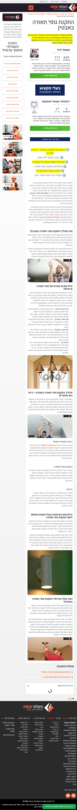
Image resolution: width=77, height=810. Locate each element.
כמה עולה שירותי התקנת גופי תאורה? (57, 677)
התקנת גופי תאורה (52, 14)
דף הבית (71, 14)
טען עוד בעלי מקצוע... (50, 139)
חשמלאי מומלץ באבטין (12, 91)
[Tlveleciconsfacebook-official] (73, 795)
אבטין (70, 698)
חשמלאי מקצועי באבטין (12, 104)
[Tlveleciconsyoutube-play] (67, 795)
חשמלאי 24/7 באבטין (12, 77)
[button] (30, 7)
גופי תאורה (63, 14)
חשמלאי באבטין (12, 84)
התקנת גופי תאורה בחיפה (36, 14)
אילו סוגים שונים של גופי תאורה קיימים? (56, 672)
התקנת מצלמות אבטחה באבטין (12, 64)
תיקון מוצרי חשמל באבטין (12, 111)
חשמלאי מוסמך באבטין (12, 98)
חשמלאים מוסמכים (52, 217)
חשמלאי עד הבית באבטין (12, 118)
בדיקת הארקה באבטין (12, 70)
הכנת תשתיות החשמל (49, 445)
